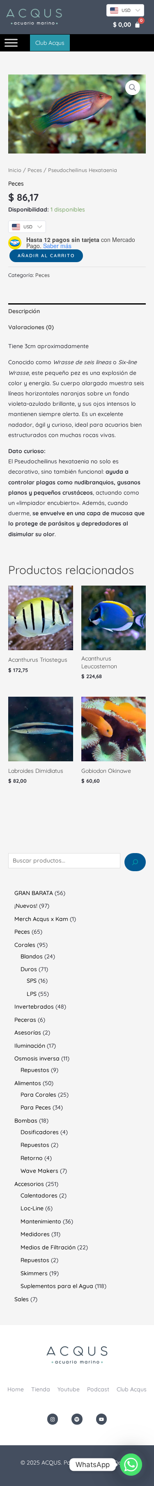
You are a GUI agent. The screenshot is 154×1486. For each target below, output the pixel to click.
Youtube (68, 1389)
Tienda (40, 1389)
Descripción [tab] (24, 311)
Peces (35, 170)
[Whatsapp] (131, 1464)
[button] (132, 87)
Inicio (14, 170)
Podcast (98, 1389)
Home (15, 1389)
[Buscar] (135, 862)
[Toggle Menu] (11, 43)
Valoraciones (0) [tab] (31, 327)
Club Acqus (132, 1389)
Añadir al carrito (46, 255)
